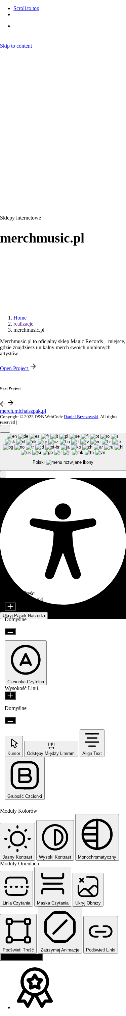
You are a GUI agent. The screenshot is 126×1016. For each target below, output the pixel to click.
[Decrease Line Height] (10, 720)
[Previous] (3, 405)
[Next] (11, 405)
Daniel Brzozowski (81, 416)
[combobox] (63, 452)
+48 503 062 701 (33, 199)
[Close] (5, 89)
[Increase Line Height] (10, 695)
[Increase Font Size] (10, 607)
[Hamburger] (6, 54)
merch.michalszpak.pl (23, 411)
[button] (2, 474)
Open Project (14, 368)
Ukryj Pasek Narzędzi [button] (24, 615)
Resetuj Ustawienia (21, 957)
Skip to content (16, 46)
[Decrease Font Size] (10, 631)
